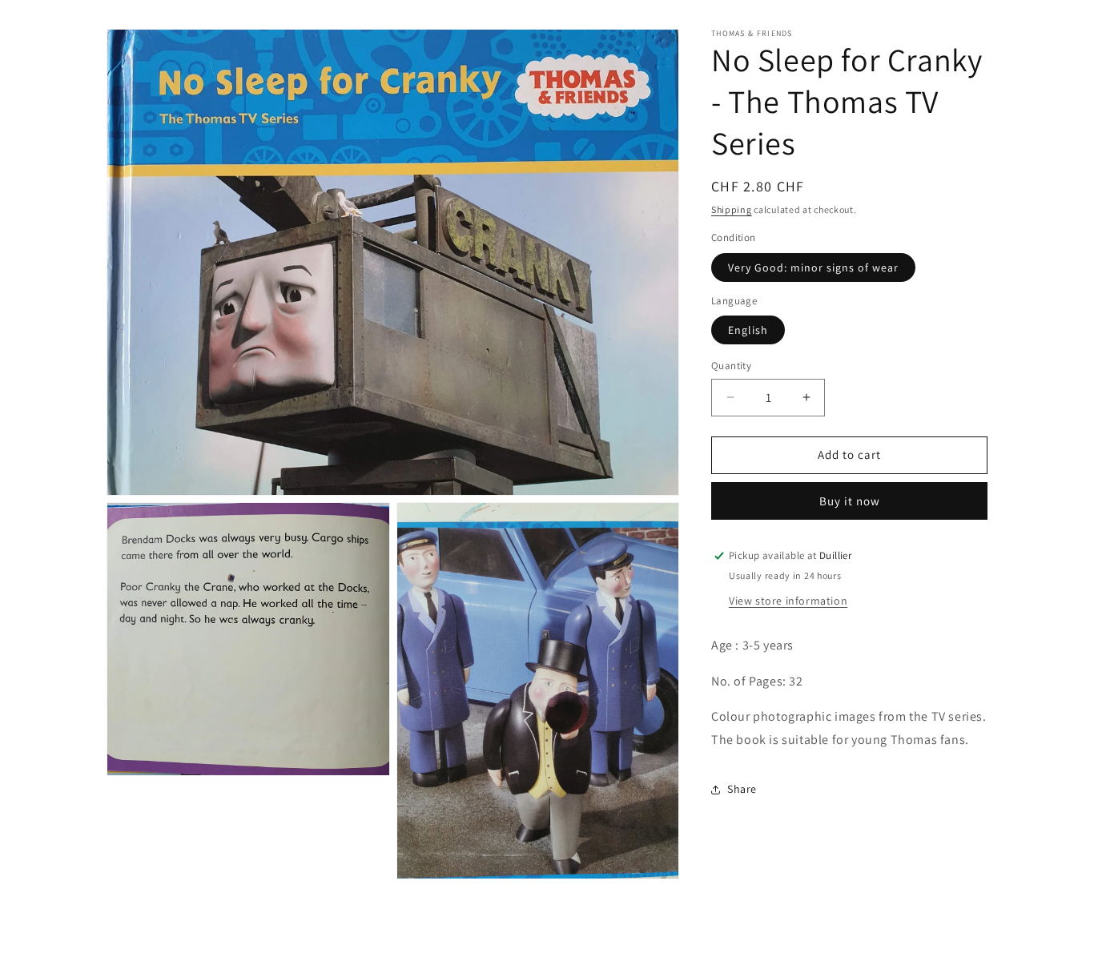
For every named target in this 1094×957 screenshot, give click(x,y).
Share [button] (742, 789)
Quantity (731, 365)
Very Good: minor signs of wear (813, 267)
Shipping (731, 209)
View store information (788, 600)
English (748, 330)
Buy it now (849, 501)
